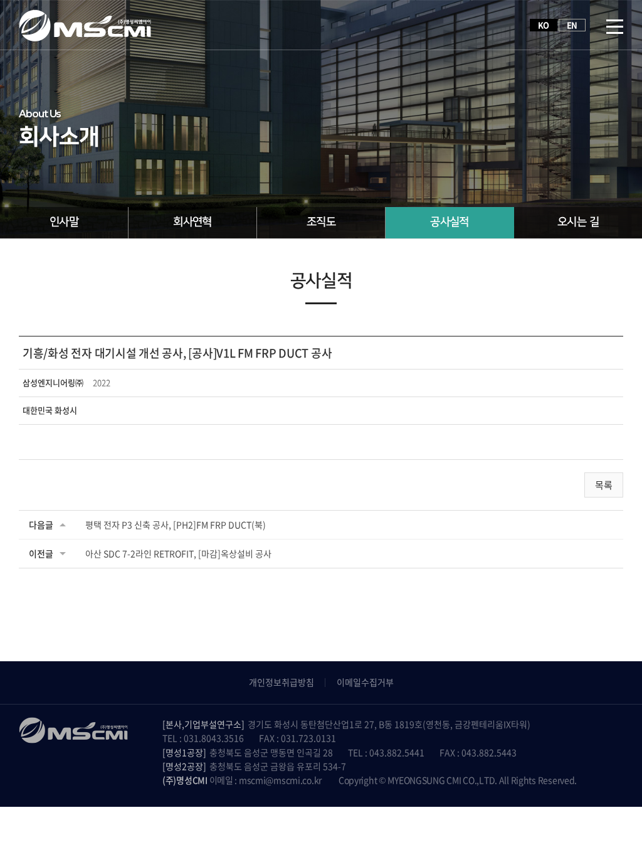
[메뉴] (614, 25)
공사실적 (449, 222)
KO (543, 25)
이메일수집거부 (365, 682)
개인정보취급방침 (281, 682)
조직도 (321, 222)
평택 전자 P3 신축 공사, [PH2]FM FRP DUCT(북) (175, 524)
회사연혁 (192, 222)
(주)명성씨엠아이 (85, 25)
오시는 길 (578, 222)
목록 (604, 485)
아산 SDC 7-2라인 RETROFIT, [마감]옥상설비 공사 (178, 553)
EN (572, 25)
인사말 (64, 222)
